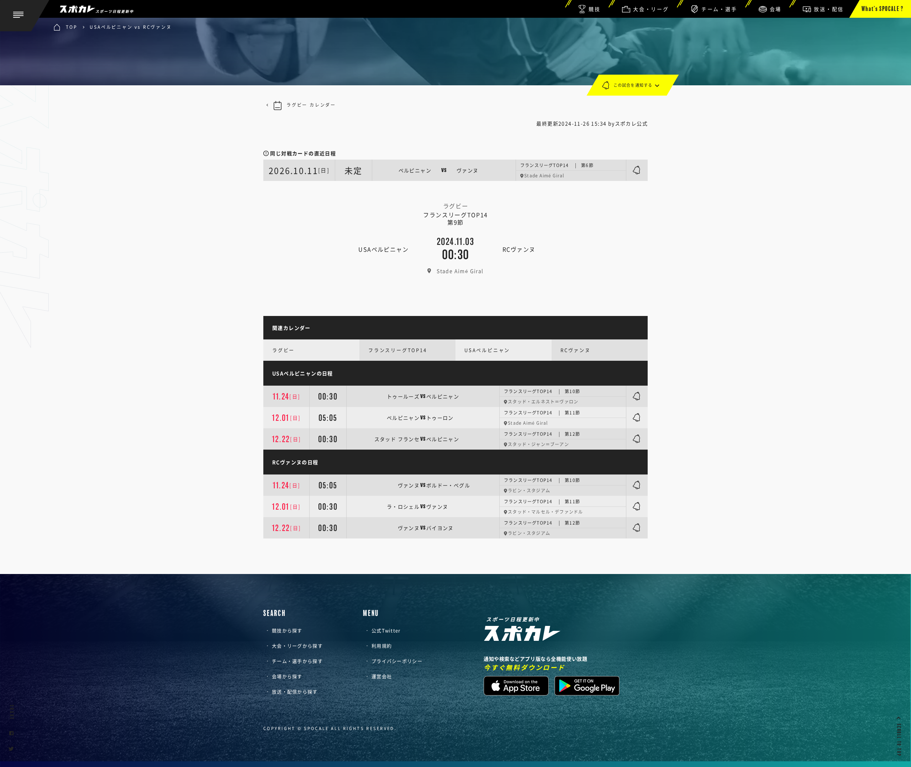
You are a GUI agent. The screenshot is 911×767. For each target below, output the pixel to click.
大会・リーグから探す (297, 645)
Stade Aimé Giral (460, 270)
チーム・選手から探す (297, 661)
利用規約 (382, 645)
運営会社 (382, 676)
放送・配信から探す (295, 691)
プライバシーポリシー (397, 661)
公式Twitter (386, 630)
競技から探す (287, 630)
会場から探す (287, 676)
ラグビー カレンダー (311, 105)
